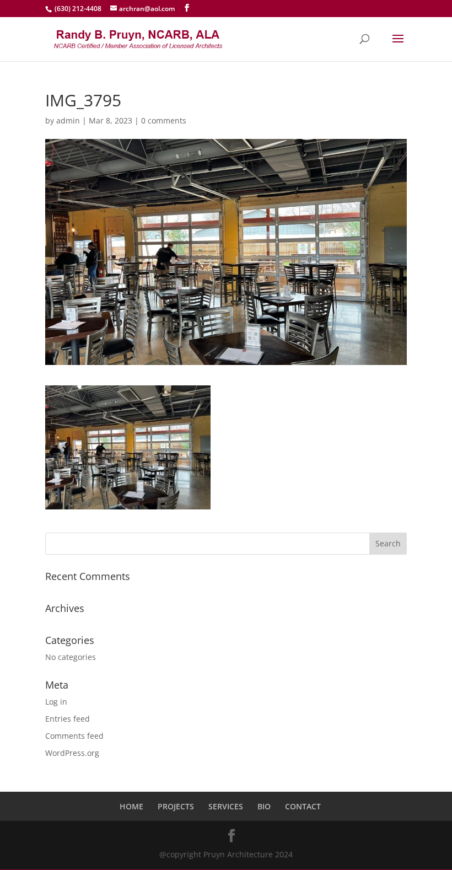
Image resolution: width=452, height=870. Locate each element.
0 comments (163, 120)
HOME (131, 806)
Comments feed (74, 736)
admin (68, 120)
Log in (56, 701)
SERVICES (225, 806)
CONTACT (303, 806)
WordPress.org (72, 753)
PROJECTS (176, 806)
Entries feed (67, 718)
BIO (264, 806)
